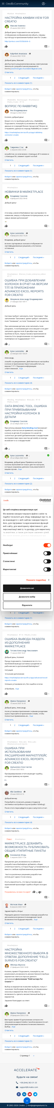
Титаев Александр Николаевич (24, 650)
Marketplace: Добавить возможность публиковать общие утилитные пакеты (27, 847)
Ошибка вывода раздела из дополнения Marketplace (25, 642)
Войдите (8, 89)
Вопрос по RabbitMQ (21, 106)
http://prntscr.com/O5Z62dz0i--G (17, 41)
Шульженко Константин (21, 767)
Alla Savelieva (16, 791)
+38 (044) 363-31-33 (28, 1082)
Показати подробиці (36, 580)
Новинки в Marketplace (24, 191)
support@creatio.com (29, 1087)
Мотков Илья (16, 904)
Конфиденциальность (37, 1105)
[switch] (47, 553)
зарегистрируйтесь (24, 89)
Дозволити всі (27, 588)
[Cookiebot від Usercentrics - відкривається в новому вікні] (39, 500)
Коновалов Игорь (18, 855)
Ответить (9, 72)
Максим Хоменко (17, 25)
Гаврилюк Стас (17, 147)
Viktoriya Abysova (17, 965)
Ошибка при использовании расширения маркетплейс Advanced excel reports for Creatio (26, 755)
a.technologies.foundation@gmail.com (26, 68)
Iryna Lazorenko (17, 233)
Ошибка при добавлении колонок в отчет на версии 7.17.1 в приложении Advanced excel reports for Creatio (26, 288)
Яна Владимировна (18, 110)
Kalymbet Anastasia (18, 53)
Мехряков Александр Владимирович (26, 299)
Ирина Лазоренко (18, 701)
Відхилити (27, 605)
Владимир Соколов (18, 196)
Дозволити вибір (27, 597)
